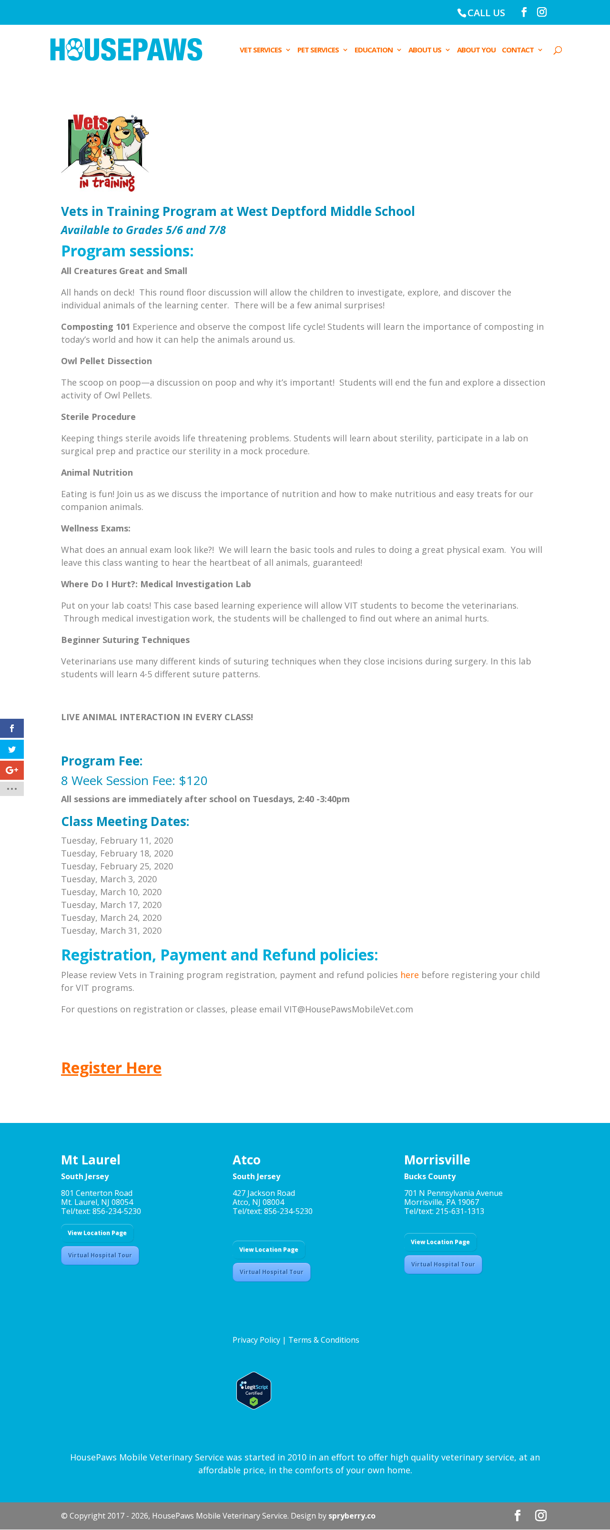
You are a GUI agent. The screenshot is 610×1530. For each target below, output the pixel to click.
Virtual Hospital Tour (100, 1255)
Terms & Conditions (323, 1340)
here (409, 974)
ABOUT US (424, 50)
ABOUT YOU (476, 50)
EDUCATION (374, 50)
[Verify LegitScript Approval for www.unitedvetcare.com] (252, 1406)
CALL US (486, 12)
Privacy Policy (256, 1340)
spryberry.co (352, 1515)
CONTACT (518, 50)
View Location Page (97, 1233)
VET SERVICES (261, 50)
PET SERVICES (318, 50)
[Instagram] (542, 12)
